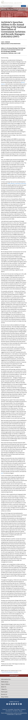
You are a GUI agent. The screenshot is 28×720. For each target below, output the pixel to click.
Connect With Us (14, 701)
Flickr (21, 704)
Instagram (12, 704)
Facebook (7, 704)
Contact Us (4, 709)
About (6, 12)
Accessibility (10, 709)
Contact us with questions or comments (10, 672)
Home (2, 12)
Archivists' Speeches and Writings (15, 12)
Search (23, 6)
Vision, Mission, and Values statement (17, 183)
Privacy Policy (17, 709)
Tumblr (14, 704)
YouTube (16, 704)
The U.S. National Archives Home (11, 2)
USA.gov (20, 711)
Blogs (18, 704)
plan (2, 473)
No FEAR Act (15, 711)
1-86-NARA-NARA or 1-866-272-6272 (14, 714)
